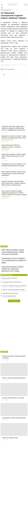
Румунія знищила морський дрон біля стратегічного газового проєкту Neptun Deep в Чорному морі (14, 183)
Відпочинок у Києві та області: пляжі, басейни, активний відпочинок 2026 (14, 137)
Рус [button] (26, 4)
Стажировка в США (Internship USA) (14, 418)
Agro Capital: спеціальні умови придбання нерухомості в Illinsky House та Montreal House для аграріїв (14, 193)
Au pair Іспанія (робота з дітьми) (13, 398)
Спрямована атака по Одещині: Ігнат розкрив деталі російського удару (14, 165)
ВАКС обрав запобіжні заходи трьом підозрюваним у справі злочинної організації (14, 173)
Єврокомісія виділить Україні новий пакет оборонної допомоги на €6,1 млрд (14, 156)
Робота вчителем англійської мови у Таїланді (13, 357)
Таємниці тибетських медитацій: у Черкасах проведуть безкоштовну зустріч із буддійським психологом (13, 128)
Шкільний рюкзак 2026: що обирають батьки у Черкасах (11, 146)
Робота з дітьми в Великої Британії (13, 378)
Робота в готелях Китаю (10, 438)
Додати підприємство (14, 301)
